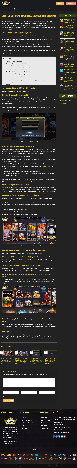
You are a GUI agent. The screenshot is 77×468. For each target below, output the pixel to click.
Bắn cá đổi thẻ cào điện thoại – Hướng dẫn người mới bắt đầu (69, 34)
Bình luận (5, 377)
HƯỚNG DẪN (56, 9)
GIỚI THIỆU (16, 9)
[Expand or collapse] (54, 58)
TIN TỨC (65, 9)
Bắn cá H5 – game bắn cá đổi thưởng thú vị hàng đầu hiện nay (69, 72)
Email (23, 389)
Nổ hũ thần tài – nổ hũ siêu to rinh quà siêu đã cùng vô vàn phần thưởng (69, 50)
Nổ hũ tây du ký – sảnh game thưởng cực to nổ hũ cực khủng (69, 79)
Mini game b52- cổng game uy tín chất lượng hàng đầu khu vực (69, 87)
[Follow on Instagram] (56, 436)
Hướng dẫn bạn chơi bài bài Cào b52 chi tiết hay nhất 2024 (69, 21)
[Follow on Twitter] (59, 436)
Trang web (42, 389)
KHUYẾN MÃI (32, 9)
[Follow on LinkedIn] (62, 436)
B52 (10, 9)
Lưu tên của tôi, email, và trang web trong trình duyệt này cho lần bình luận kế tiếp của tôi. (28, 396)
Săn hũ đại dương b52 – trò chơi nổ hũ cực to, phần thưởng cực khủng (69, 58)
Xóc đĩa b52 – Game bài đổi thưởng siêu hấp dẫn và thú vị (69, 65)
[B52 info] (5, 3)
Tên (4, 389)
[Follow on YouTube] (64, 436)
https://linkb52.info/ (64, 432)
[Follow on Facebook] (54, 436)
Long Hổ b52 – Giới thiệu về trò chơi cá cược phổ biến (69, 27)
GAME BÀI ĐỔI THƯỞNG (44, 9)
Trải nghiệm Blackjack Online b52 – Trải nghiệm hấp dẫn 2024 (69, 42)
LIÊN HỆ (24, 9)
